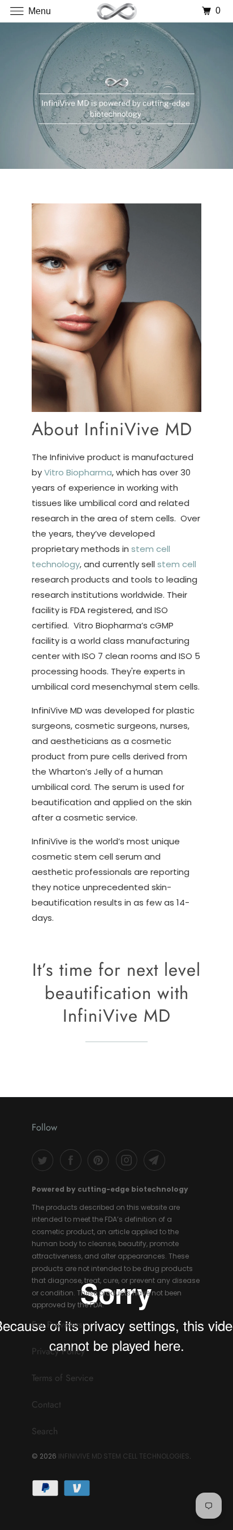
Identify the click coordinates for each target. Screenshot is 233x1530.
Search (45, 1431)
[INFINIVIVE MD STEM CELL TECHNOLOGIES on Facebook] (73, 1160)
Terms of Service (62, 1377)
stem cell (176, 564)
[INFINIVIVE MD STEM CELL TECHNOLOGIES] (116, 11)
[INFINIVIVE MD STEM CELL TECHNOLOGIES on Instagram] (129, 1160)
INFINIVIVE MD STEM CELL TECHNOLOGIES (123, 1456)
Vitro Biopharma (78, 472)
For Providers (57, 1324)
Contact (46, 1404)
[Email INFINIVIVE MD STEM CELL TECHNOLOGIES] (157, 1160)
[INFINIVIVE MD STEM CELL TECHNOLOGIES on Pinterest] (101, 1160)
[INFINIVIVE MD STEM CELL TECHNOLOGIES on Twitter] (45, 1160)
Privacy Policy (58, 1351)
